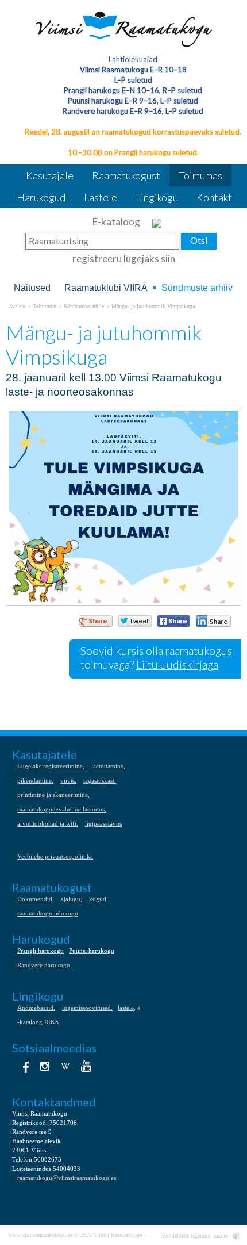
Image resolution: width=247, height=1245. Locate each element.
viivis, (68, 780)
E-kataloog (117, 222)
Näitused (32, 288)
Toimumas (200, 175)
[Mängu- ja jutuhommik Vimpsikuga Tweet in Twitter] (135, 621)
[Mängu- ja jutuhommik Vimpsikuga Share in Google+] (96, 621)
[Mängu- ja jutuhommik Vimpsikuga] (123, 29)
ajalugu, (71, 898)
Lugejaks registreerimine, (50, 766)
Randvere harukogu (43, 964)
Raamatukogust (126, 175)
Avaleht (17, 306)
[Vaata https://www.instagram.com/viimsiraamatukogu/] (45, 1066)
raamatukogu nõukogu (47, 913)
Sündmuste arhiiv (197, 288)
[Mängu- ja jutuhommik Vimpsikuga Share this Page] (213, 621)
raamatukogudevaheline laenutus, (61, 809)
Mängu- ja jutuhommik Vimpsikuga (153, 306)
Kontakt (214, 197)
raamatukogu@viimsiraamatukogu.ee (67, 1177)
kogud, (98, 898)
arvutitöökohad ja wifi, (47, 823)
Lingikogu (157, 197)
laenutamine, (108, 766)
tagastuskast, (99, 780)
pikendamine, (35, 780)
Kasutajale (50, 175)
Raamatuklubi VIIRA (106, 288)
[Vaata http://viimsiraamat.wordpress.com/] (65, 1066)
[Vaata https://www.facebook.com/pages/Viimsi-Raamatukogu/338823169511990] (24, 1066)
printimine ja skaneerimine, (53, 794)
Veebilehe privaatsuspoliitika (55, 856)
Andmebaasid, (36, 1007)
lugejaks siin (149, 258)
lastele (126, 1007)
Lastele (100, 197)
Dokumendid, (35, 898)
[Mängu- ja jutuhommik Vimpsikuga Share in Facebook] (173, 621)
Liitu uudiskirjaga (177, 664)
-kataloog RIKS (38, 1021)
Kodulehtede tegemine (185, 1235)
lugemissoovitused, (87, 1007)
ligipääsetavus (103, 823)
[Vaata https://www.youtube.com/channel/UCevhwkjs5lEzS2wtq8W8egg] (86, 1066)
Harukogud (41, 197)
